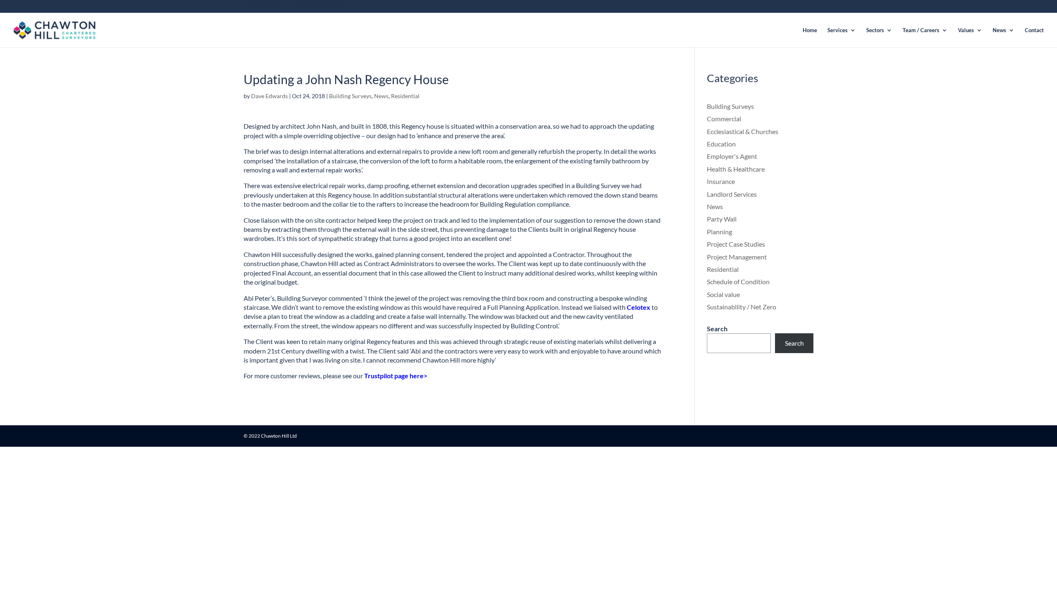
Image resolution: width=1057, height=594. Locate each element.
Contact (1034, 30)
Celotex (638, 307)
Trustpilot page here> (395, 376)
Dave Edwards (269, 95)
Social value (723, 294)
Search (717, 328)
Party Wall (722, 219)
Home (810, 30)
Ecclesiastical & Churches (742, 131)
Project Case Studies (736, 244)
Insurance (721, 181)
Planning (719, 232)
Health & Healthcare (736, 169)
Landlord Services (732, 194)
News (999, 30)
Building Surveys (350, 95)
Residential (405, 95)
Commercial (724, 119)
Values (966, 30)
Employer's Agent (732, 156)
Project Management (737, 257)
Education (721, 144)
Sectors (875, 30)
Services (837, 30)
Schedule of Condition (738, 281)
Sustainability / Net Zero (741, 307)
